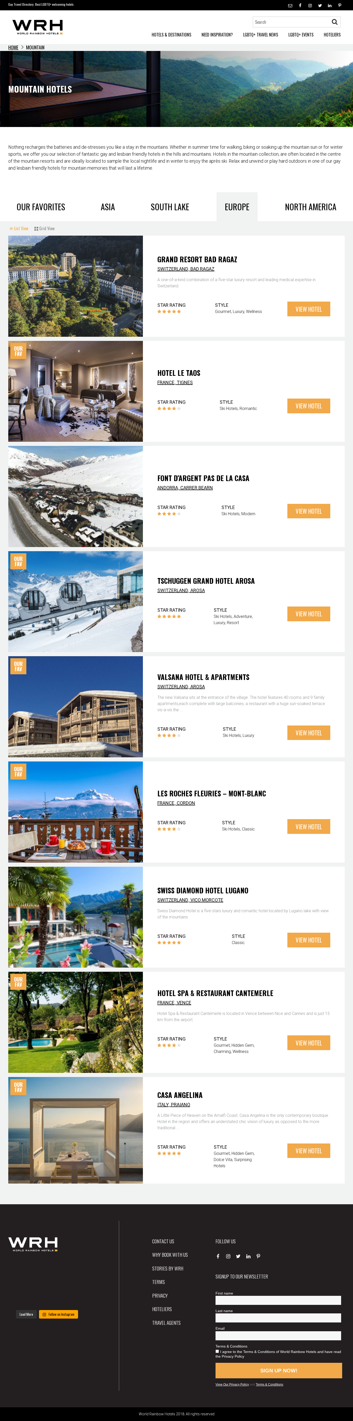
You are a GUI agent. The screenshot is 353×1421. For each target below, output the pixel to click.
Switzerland (172, 269)
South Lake (170, 206)
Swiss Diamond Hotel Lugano (202, 890)
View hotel (309, 309)
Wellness (254, 311)
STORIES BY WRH (167, 1268)
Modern (248, 513)
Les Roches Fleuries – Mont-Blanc (211, 793)
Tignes (185, 382)
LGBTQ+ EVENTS (300, 35)
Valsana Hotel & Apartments (203, 677)
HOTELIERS (332, 35)
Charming (222, 1051)
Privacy (160, 1295)
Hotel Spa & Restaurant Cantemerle (215, 993)
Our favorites (41, 206)
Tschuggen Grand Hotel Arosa (206, 580)
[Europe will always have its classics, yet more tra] (74, 1298)
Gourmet (223, 311)
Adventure (243, 616)
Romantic (248, 408)
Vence (184, 1002)
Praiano (180, 1104)
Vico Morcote (206, 900)
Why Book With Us (170, 1254)
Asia (108, 206)
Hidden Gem (243, 1045)
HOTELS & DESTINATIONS (171, 35)
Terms (158, 1281)
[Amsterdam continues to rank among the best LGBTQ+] (74, 1266)
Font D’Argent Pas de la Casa (203, 478)
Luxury (238, 311)
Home (13, 47)
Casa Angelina (180, 1095)
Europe (237, 206)
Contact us (163, 1241)
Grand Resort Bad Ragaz (197, 259)
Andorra (167, 487)
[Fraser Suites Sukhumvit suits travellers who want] (20, 1266)
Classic (248, 829)
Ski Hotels (229, 408)
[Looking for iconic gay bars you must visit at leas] (47, 1282)
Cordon (186, 803)
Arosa (197, 590)
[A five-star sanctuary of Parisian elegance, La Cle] (20, 1282)
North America (310, 206)
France (165, 382)
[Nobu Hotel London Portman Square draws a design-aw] (74, 1282)
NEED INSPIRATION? (217, 35)
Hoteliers (162, 1308)
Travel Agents (166, 1322)
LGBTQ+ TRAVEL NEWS (260, 35)
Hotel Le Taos (178, 373)
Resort (233, 622)
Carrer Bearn (196, 487)
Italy (163, 1104)
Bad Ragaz (202, 269)
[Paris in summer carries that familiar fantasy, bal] (20, 1298)
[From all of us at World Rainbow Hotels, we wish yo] (47, 1298)
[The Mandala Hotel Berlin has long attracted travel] (47, 1266)
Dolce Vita (223, 1159)
